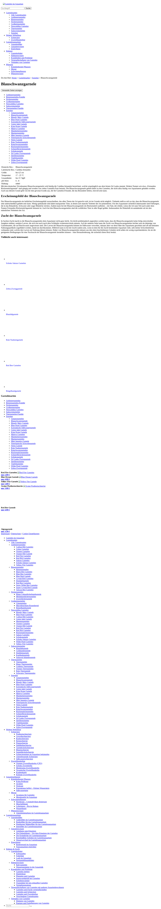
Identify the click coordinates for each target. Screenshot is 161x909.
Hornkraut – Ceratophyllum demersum (31, 802)
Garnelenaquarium (13, 42)
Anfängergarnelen (18, 17)
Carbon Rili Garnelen (24, 547)
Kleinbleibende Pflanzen (21, 67)
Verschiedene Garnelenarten (27, 896)
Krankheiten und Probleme (21, 58)
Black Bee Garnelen (24, 572)
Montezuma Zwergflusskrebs (27, 768)
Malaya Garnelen (18, 129)
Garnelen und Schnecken (26, 892)
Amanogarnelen (17, 113)
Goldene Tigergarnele (24, 666)
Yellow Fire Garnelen (24, 565)
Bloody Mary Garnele (20, 117)
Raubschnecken (22, 739)
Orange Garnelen (23, 551)
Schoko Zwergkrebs (24, 766)
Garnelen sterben (23, 872)
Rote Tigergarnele (23, 671)
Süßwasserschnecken (24, 759)
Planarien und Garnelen (25, 876)
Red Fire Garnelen (23, 556)
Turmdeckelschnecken (25, 748)
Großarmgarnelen (18, 24)
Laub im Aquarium (23, 858)
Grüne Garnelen (22, 549)
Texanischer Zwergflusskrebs (27, 770)
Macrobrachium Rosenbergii (27, 605)
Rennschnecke (22, 741)
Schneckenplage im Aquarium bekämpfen (32, 754)
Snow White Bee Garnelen (26, 585)
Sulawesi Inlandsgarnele (25, 657)
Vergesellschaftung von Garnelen (24, 60)
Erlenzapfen (21, 854)
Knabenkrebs (21, 772)
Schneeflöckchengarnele (20, 149)
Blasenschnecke (22, 750)
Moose (13, 69)
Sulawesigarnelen (18, 31)
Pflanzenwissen (17, 74)
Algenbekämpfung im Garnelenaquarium (32, 813)
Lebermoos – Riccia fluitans (27, 806)
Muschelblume (22, 804)
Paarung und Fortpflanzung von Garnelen (32, 903)
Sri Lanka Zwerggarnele (20, 153)
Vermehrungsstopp (23, 885)
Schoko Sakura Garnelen (26, 563)
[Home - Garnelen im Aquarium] (13, 4)
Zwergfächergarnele (24, 599)
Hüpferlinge (21, 874)
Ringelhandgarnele (23, 608)
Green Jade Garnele (19, 124)
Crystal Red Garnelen (24, 578)
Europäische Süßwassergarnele (23, 122)
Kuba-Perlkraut (22, 781)
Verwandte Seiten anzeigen (12, 90)
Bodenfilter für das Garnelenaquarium (31, 822)
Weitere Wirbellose (13, 35)
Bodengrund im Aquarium (26, 844)
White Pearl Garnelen (19, 160)
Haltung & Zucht (13, 849)
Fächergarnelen (17, 22)
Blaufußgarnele (22, 648)
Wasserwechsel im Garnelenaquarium (31, 840)
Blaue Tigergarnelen (24, 664)
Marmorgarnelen (17, 133)
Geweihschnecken (23, 736)
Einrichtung (15, 49)
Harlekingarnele (22, 653)
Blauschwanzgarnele (19, 115)
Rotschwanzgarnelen (19, 144)
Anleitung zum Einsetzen (26, 831)
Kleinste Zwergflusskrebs (26, 775)
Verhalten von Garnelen (20, 62)
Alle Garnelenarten (18, 15)
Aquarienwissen (17, 46)
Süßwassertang (22, 790)
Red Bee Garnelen (23, 583)
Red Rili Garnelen (23, 558)
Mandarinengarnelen (19, 131)
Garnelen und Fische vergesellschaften (31, 890)
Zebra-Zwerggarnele (19, 162)
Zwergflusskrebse (18, 40)
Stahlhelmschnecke (23, 745)
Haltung (9, 51)
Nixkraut (19, 786)
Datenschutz (16, 534)
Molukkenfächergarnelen (26, 596)
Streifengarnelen (17, 156)
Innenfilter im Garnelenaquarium (29, 826)
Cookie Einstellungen (30, 534)
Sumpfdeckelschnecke (25, 752)
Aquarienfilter (16, 44)
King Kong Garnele (19, 126)
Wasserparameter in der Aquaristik (29, 867)
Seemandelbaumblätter (25, 860)
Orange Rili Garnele (24, 554)
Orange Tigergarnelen (24, 669)
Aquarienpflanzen (13, 777)
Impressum (5, 534)
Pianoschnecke (22, 743)
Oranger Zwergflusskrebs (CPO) (29, 763)
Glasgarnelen (21, 603)
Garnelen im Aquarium (15, 538)
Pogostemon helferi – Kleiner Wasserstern (32, 788)
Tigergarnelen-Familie (15, 108)
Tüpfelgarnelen (17, 158)
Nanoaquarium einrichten (26, 847)
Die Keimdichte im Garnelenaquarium (31, 835)
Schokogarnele (17, 151)
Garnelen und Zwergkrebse (27, 894)
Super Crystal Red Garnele (26, 587)
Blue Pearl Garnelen (19, 119)
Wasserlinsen (21, 808)
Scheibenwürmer (23, 881)
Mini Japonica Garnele (20, 135)
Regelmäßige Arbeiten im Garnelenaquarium (34, 838)
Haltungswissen (17, 55)
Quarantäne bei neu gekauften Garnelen (32, 883)
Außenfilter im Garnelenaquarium (29, 820)
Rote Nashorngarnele (19, 142)
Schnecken (15, 37)
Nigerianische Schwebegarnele (23, 138)
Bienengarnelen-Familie (15, 97)
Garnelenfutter (17, 53)
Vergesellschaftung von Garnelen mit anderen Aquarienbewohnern (37, 887)
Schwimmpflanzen (18, 71)
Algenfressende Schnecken (27, 757)
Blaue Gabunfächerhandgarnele (28, 594)
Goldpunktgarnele (23, 651)
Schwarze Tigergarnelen (25, 673)
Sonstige (14, 33)
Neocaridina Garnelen (20, 26)
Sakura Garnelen (22, 560)
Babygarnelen (21, 865)
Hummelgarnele (22, 581)
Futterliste (20, 856)
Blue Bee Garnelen (23, 574)
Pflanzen (9, 65)
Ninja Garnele (16, 140)
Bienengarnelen (17, 19)
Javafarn (19, 784)
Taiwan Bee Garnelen (24, 590)
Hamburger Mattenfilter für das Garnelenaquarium (36, 824)
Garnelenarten (11, 13)
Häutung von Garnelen (25, 901)
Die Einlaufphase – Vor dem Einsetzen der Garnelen (37, 833)
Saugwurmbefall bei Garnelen (28, 878)
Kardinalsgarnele (23, 655)
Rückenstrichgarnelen (19, 147)
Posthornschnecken (23, 734)
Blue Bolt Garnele (23, 576)
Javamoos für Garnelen (25, 795)
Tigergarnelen (16, 28)
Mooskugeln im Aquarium (26, 797)
